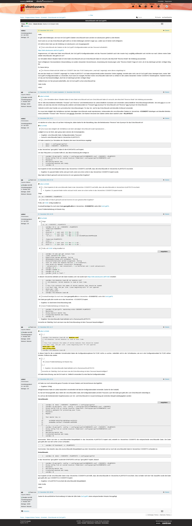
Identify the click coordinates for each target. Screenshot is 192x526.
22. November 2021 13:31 (45, 379)
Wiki (145, 4)
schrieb (46, 96)
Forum (140, 4)
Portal (133, 4)
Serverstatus (105, 523)
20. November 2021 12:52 (45, 30)
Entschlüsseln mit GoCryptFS (57, 17)
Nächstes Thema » (165, 515)
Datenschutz (90, 523)
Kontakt (84, 523)
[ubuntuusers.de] (32, 8)
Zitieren (167, 30)
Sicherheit (44, 17)
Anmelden (161, 1)
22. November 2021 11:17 (45, 327)
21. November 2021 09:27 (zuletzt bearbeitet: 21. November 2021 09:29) (59, 92)
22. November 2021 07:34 (45, 180)
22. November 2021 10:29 (45, 214)
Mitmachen (167, 4)
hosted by (23, 1)
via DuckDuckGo (167, 17)
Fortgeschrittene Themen (32, 17)
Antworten (26, 26)
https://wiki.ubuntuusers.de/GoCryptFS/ (51, 50)
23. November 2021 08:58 (45, 492)
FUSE (46, 203)
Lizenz (79, 523)
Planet (158, 4)
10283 (28, 104)
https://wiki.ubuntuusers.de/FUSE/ (99, 277)
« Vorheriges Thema (152, 515)
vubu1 (23, 31)
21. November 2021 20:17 (45, 118)
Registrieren (168, 1)
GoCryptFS (105, 206)
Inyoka (29, 521)
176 (28, 37)
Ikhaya (152, 4)
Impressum (98, 523)
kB (22, 92)
